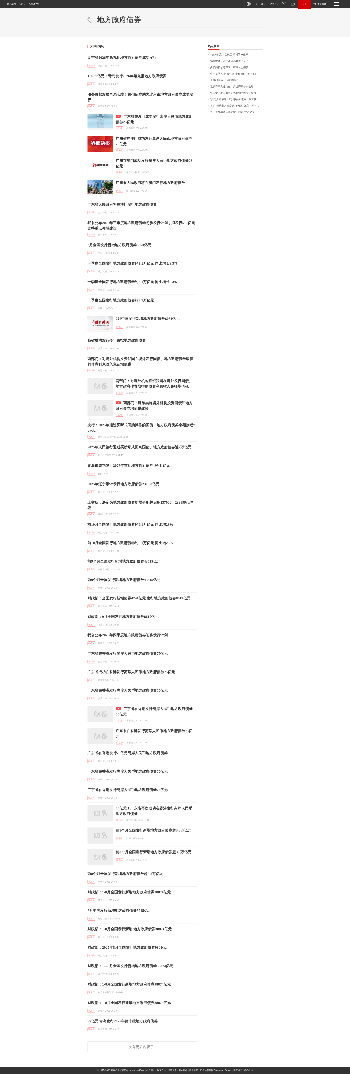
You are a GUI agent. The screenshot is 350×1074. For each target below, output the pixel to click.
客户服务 (183, 1070)
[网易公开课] (260, 4)
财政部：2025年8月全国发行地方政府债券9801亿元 (129, 947)
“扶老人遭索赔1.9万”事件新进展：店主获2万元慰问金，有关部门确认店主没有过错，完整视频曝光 (236, 99)
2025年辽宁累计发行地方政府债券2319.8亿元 (124, 484)
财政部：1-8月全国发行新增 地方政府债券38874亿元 (130, 929)
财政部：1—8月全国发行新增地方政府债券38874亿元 (130, 966)
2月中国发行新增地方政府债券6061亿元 (148, 319)
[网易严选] (273, 4)
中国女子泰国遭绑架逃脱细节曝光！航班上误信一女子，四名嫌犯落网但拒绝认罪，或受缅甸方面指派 (236, 93)
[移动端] (249, 4)
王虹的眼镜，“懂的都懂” (224, 80)
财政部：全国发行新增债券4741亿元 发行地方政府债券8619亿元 (139, 598)
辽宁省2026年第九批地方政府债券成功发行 (122, 57)
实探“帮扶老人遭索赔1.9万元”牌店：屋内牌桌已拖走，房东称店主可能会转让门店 (236, 105)
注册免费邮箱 (319, 4)
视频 (119, 128)
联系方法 (161, 1070)
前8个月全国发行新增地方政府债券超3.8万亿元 (153, 830)
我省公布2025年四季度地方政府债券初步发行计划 (128, 635)
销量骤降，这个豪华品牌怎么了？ (229, 61)
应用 (21, 4)
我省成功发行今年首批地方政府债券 (117, 340)
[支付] (284, 4)
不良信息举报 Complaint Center (215, 1070)
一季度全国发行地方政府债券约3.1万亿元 (121, 300)
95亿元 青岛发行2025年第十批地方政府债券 (123, 1021)
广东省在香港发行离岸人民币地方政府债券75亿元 (128, 653)
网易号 (91, 65)
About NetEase (136, 1070)
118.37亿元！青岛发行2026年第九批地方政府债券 (127, 76)
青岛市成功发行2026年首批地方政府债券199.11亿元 (129, 465)
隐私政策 (193, 1070)
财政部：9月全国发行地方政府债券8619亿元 (123, 617)
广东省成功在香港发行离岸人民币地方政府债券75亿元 (131, 672)
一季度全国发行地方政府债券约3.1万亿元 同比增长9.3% (133, 263)
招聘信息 (172, 1070)
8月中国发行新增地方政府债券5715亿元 (119, 911)
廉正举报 (237, 1070)
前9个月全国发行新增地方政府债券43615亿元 (124, 561)
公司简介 (150, 1070)
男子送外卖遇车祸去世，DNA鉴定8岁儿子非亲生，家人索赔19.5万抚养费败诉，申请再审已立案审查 (236, 112)
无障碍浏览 (33, 4)
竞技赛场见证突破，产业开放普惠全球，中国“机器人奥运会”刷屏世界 (236, 86)
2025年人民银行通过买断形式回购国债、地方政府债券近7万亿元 (139, 447)
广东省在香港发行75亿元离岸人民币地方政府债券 (128, 753)
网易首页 (11, 4)
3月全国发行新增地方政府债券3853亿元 (119, 245)
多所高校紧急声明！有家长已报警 (229, 67)
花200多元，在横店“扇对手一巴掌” (229, 54)
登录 (304, 4)
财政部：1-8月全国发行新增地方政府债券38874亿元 (129, 892)
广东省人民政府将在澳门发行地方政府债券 (150, 183)
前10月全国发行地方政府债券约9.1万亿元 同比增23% (130, 524)
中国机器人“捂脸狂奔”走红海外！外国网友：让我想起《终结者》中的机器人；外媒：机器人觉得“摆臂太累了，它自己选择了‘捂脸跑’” (236, 73)
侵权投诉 (248, 1070)
